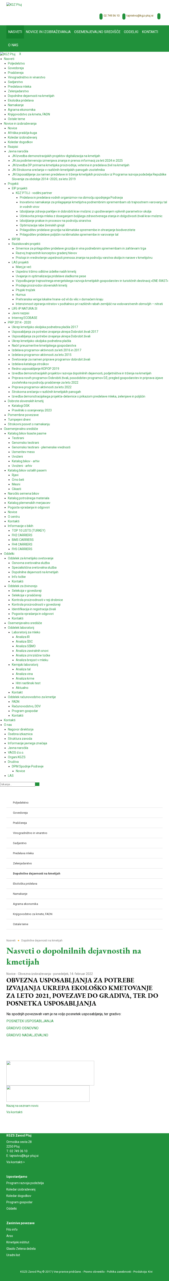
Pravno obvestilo (94, 1271)
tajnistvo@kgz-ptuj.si (140, 15)
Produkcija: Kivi (142, 1271)
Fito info (12, 1229)
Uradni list (13, 1255)
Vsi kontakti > (15, 1162)
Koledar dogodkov (18, 1196)
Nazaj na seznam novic (22, 1105)
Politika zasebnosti (119, 1271)
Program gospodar (19, 1202)
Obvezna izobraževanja (34, 974)
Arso (9, 1236)
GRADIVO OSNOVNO (22, 1028)
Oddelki (11, 1208)
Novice (11, 974)
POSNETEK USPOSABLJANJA (29, 1021)
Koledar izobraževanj (20, 1189)
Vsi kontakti (14, 1112)
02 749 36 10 (111, 15)
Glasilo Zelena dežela (21, 1248)
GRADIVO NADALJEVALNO (27, 1035)
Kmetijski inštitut (17, 1242)
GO (37, 784)
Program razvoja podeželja (25, 1183)
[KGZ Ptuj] (14, 4)
